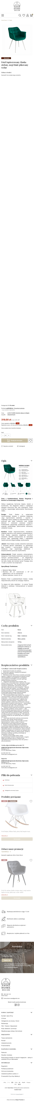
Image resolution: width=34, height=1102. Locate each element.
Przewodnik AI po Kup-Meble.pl (10, 1076)
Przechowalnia (5, 1045)
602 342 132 (7, 994)
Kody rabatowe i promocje (9, 1028)
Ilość (2, 432)
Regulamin (12, 963)
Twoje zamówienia (6, 1038)
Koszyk (3, 1040)
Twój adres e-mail (7, 956)
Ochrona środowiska (7, 1071)
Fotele (10, 20)
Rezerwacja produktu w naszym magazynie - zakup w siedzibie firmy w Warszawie (16, 1058)
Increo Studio (19, 1094)
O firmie (3, 1018)
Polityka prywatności (7, 1068)
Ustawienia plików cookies (9, 1074)
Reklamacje (4, 1023)
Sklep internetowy (15, 1099)
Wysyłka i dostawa (6, 1055)
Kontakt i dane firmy (7, 1016)
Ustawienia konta (6, 1043)
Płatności (4, 1052)
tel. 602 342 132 (5, 753)
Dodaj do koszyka (16, 440)
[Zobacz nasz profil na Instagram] (18, 1005)
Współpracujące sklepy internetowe (11, 1031)
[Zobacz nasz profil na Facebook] (16, 1005)
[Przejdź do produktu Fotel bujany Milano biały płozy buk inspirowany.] (17, 815)
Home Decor (4, 20)
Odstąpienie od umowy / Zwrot (10, 1021)
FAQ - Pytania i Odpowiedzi (9, 1026)
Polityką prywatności (13, 967)
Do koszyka (17, 839)
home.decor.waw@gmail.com (9, 754)
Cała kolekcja (5, 851)
